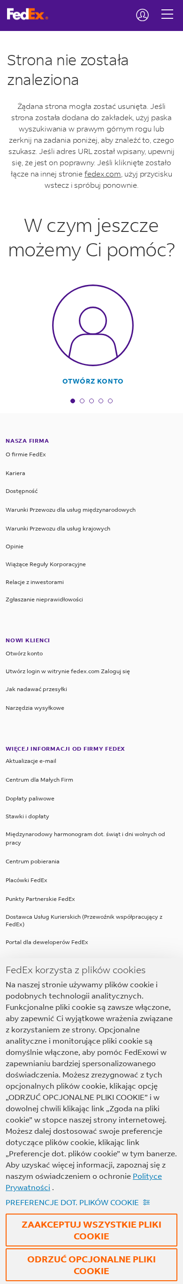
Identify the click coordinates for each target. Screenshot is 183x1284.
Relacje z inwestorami (35, 581)
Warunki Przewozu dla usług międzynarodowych (71, 509)
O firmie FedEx (26, 454)
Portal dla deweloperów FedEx (47, 942)
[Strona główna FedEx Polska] (31, 14)
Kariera (15, 473)
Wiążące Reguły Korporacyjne (46, 564)
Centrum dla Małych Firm (39, 779)
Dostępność (22, 490)
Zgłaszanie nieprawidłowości (44, 599)
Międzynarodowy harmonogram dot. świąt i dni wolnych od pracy (85, 838)
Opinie (14, 546)
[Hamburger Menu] (167, 7)
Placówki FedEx (26, 880)
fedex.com (102, 173)
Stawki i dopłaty (27, 816)
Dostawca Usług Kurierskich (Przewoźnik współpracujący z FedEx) (84, 920)
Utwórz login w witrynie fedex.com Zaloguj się (68, 671)
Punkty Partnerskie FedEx (40, 898)
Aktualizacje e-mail (31, 760)
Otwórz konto (93, 381)
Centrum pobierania (33, 861)
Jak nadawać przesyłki (36, 688)
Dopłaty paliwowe (30, 798)
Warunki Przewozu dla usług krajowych (58, 528)
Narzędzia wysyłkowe (35, 707)
